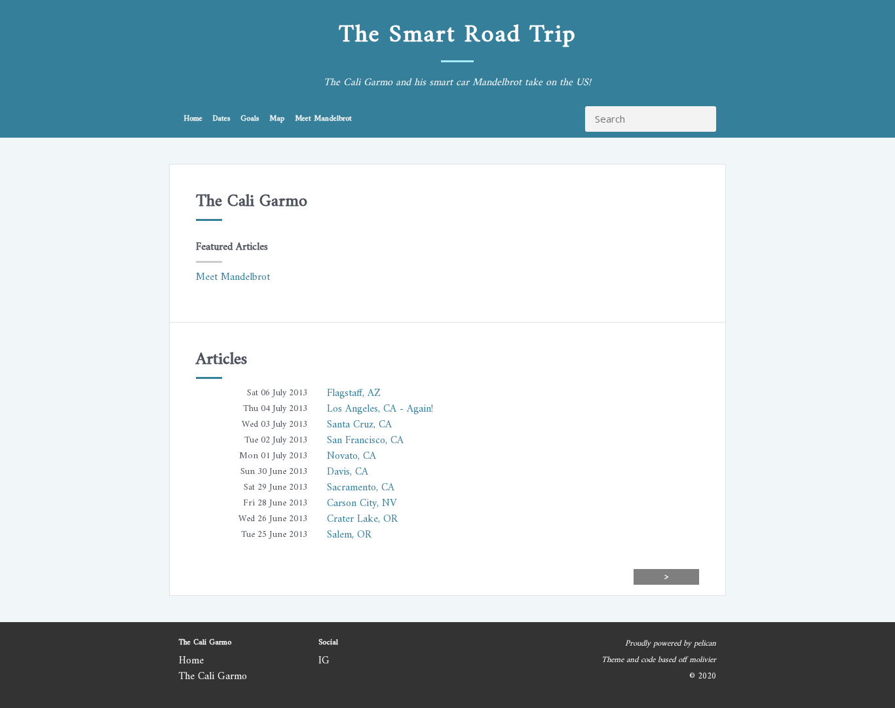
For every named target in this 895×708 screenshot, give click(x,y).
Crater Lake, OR (362, 519)
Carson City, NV (361, 503)
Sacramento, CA (360, 488)
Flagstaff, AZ (354, 393)
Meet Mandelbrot (323, 119)
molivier (702, 660)
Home (193, 119)
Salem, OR (349, 535)
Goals (249, 119)
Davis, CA (347, 472)
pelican (705, 644)
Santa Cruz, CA (359, 425)
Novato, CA (351, 456)
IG (324, 661)
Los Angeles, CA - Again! (380, 409)
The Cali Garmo (213, 676)
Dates (221, 119)
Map (276, 119)
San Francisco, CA (365, 440)
